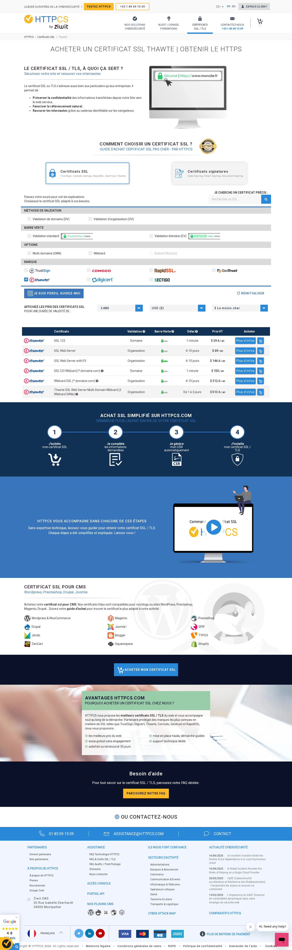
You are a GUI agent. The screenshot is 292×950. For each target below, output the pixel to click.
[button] (135, 23)
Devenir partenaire (40, 854)
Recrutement (37, 885)
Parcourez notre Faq (146, 793)
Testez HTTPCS (99, 6)
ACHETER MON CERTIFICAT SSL (150, 669)
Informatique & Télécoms (165, 884)
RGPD (172, 946)
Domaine (136, 340)
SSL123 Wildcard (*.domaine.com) (77, 371)
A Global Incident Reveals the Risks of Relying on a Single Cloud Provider (235, 870)
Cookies (271, 946)
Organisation (136, 350)
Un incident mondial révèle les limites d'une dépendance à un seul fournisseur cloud (237, 859)
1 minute (192, 340)
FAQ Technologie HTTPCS (104, 854)
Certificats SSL (46, 37)
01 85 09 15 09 (61, 833)
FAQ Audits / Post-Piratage (105, 864)
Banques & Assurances (164, 869)
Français (48, 933)
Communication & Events (165, 879)
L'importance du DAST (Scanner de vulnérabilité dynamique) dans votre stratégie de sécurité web (237, 899)
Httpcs (29, 37)
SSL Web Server (65, 350)
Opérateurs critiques (162, 889)
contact (222, 833)
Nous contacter (98, 874)
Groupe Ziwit (36, 890)
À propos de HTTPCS (41, 875)
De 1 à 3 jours (192, 392)
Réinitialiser (252, 293)
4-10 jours (192, 350)
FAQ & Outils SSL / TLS (102, 859)
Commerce (157, 874)
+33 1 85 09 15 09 (132, 6)
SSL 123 (59, 340)
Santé (153, 894)
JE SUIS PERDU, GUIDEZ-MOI (56, 293)
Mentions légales (98, 946)
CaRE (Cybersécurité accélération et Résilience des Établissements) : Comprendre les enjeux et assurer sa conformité (237, 884)
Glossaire (95, 869)
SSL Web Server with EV (70, 360)
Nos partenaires (38, 859)
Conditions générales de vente (139, 946)
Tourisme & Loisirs (161, 899)
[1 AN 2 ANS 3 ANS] (120, 308)
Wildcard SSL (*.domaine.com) (75, 381)
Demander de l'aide (243, 946)
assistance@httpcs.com (139, 833)
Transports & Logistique (164, 904)
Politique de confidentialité (202, 946)
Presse (33, 880)
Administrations (159, 864)
